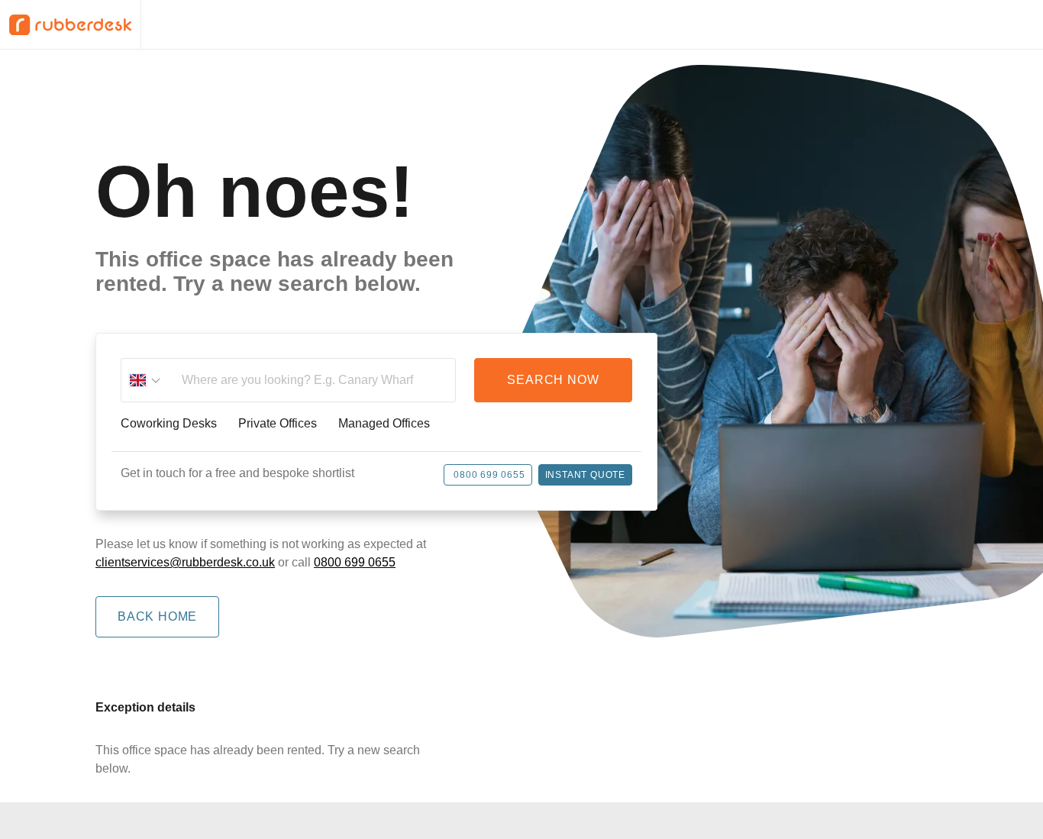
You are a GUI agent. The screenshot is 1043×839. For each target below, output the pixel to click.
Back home (157, 616)
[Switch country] (145, 380)
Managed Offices (384, 424)
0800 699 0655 (489, 475)
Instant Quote (585, 475)
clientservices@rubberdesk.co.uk (185, 562)
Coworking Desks (169, 424)
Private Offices (277, 424)
